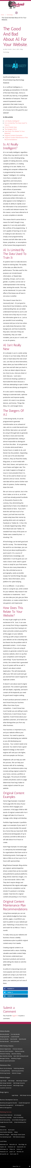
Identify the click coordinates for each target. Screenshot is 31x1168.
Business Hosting (16, 1053)
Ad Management (19, 1105)
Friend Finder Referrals (6, 1115)
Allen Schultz (8, 49)
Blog (21, 49)
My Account (11, 1130)
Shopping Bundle (4, 1036)
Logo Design (3, 1080)
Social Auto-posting (5, 1120)
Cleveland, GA (11, 1147)
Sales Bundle (13, 1039)
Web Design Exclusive (19, 1083)
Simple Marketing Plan (20, 1122)
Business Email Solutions (6, 1051)
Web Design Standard (6, 1085)
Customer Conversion (5, 1088)
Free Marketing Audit (5, 1137)
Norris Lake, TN (14, 1154)
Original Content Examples (13, 135)
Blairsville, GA (13, 1144)
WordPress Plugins (16, 1058)
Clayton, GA (3, 1147)
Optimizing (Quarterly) (18, 1071)
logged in (15, 1016)
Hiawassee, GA (4, 1151)
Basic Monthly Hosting (6, 1056)
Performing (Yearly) (5, 1073)
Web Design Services (25, 1095)
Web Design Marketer (6, 1083)
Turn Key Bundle (15, 1034)
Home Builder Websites (6, 1132)
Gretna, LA (19, 1149)
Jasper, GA (12, 1151)
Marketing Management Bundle (8, 1103)
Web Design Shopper (22, 1080)
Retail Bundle (22, 1039)
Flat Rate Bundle (4, 1041)
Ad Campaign (17, 1115)
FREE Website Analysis (19, 1137)
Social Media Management (19, 1120)
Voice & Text (3, 1130)
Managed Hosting (4, 1058)
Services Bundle (4, 1039)
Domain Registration (5, 1049)
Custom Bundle (15, 1036)
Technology (6, 52)
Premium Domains (17, 1049)
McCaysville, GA (4, 1154)
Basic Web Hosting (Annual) (21, 1056)
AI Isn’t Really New (11, 127)
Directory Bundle (4, 1034)
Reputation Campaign (6, 1117)
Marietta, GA (20, 1151)
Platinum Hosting (19, 1051)
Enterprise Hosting (5, 1053)
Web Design (11, 1080)
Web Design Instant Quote (18, 1134)
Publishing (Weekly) (19, 1068)
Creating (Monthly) (5, 1071)
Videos (16, 1132)
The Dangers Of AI (11, 129)
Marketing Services (5, 1112)
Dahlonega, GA (4, 1149)
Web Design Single (18, 1085)
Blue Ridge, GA (22, 1144)
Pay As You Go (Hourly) (6, 1068)
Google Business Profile (6, 1122)
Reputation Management (6, 1105)
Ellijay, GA (12, 1149)
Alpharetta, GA (4, 1144)
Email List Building (18, 1117)
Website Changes (16, 1073)
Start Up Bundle (14, 1041)
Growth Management (24, 1103)
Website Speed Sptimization (7, 1061)
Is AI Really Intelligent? (12, 121)
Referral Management (6, 1107)
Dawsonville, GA (21, 1147)
